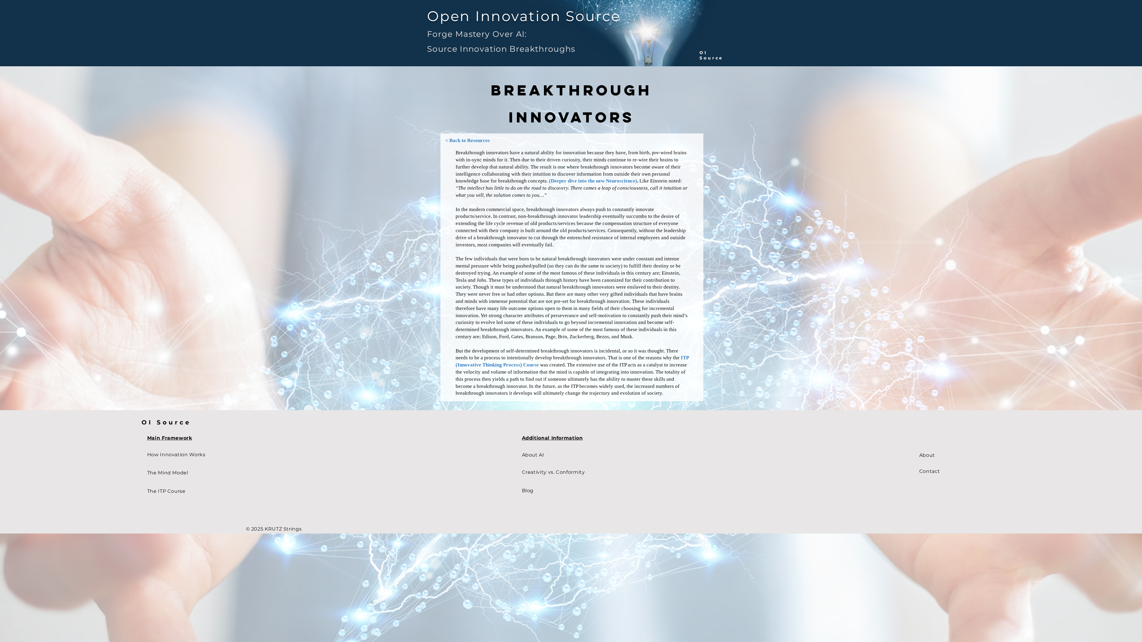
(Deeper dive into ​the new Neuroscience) (593, 181)
